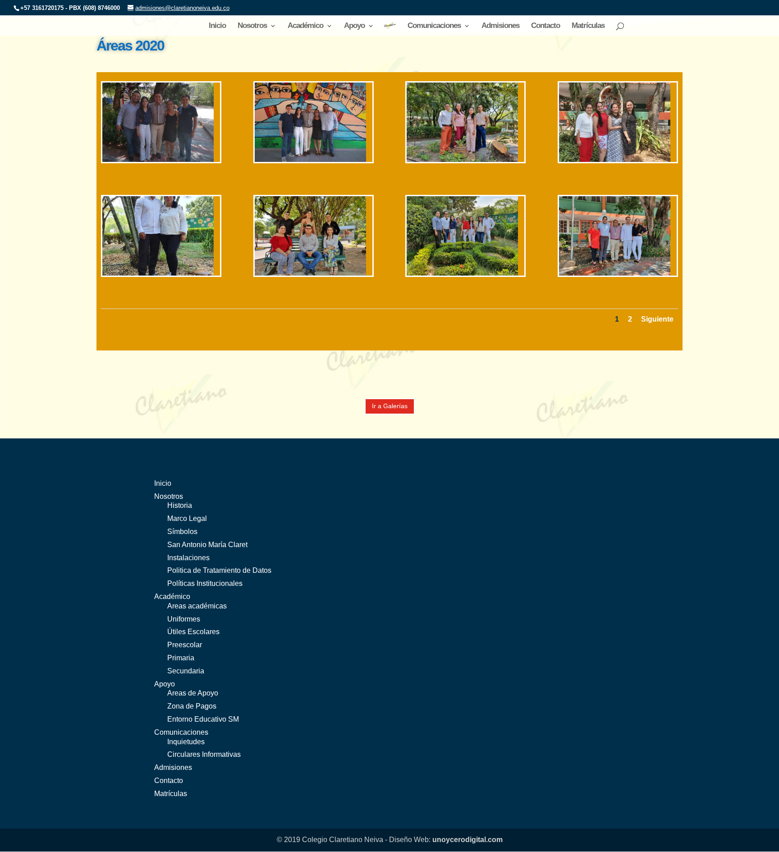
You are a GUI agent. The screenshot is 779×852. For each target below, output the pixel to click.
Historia (179, 505)
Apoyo (354, 26)
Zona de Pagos (191, 706)
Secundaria (185, 671)
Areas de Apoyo (192, 693)
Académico (305, 26)
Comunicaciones (434, 26)
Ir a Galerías (390, 406)
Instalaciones (188, 558)
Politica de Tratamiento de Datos (219, 570)
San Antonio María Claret (207, 544)
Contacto (545, 26)
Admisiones (500, 26)
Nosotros (252, 26)
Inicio (217, 26)
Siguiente (657, 319)
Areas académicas (197, 606)
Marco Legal (187, 518)
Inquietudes (186, 742)
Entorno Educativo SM (203, 719)
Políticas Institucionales (205, 583)
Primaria (180, 658)
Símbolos (182, 531)
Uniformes (183, 619)
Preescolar (184, 645)
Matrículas (588, 26)
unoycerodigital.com (467, 839)
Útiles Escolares (193, 632)
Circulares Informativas (204, 754)
